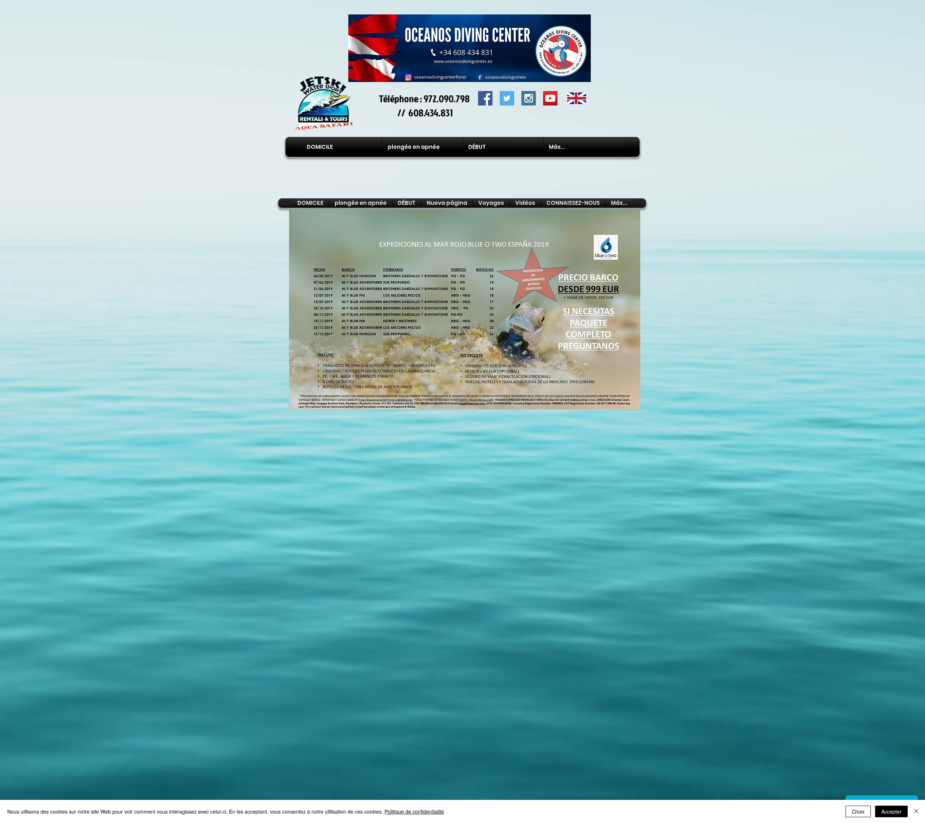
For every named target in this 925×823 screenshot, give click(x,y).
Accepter (891, 811)
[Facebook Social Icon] (485, 98)
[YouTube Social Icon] (550, 98)
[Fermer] (916, 811)
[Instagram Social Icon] (528, 98)
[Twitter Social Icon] (507, 98)
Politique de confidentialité (414, 811)
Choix (858, 811)
